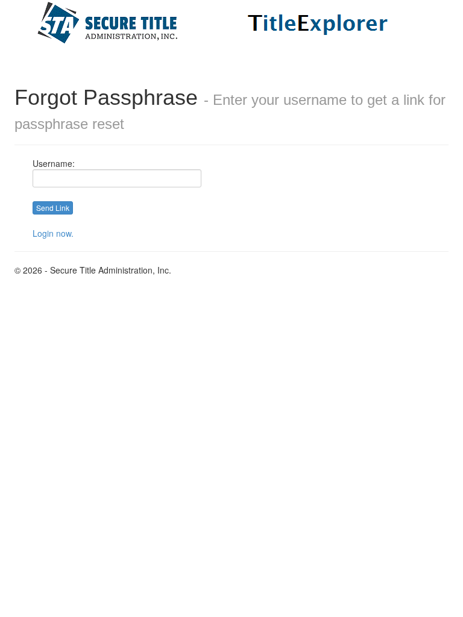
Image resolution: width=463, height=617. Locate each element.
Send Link (52, 207)
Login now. (53, 233)
